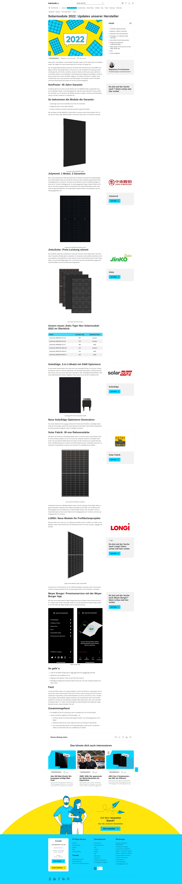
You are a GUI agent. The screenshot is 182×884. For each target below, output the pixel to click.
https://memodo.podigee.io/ (50, 879)
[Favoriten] (126, 3)
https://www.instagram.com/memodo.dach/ (68, 879)
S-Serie (66, 424)
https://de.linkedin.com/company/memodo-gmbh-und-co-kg (63, 879)
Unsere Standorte (57, 867)
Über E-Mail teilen (116, 737)
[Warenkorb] (133, 3)
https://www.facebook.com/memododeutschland (59, 879)
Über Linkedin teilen (127, 737)
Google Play (86, 672)
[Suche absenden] (102, 3)
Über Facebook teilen (123, 737)
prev (45, 769)
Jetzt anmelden (109, 829)
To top (177, 876)
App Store (74, 672)
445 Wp (97, 524)
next (136, 769)
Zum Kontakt (57, 861)
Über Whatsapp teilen (130, 737)
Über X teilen (119, 737)
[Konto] (129, 3)
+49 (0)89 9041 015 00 (58, 845)
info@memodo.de (58, 847)
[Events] (122, 3)
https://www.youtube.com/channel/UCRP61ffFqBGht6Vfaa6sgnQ (54, 879)
